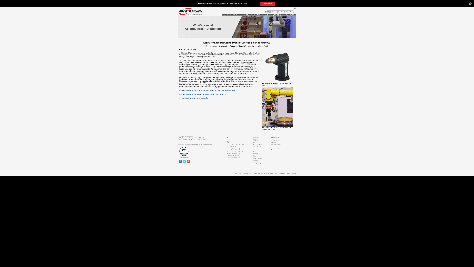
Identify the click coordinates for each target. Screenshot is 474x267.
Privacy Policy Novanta (241, 173)
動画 (254, 142)
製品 (247, 15)
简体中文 (268, 12)
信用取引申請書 (257, 158)
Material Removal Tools (234, 153)
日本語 (286, 12)
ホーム (226, 15)
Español (280, 12)
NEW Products (237, 15)
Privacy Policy (257, 163)
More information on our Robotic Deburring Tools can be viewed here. (203, 94)
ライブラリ (257, 15)
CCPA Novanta (291, 173)
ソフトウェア (257, 146)
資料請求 (273, 142)
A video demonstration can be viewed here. (194, 98)
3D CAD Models (257, 144)
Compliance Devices (233, 155)
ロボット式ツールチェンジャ (235, 144)
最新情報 (255, 153)
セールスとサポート (277, 140)
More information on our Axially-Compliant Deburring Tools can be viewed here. (207, 90)
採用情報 (255, 160)
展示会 (255, 156)
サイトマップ (290, 15)
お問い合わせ (277, 15)
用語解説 (255, 140)
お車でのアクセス (276, 144)
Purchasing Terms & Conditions (275, 173)
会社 (266, 15)
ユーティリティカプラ (233, 149)
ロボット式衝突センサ (233, 157)
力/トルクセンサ (232, 146)
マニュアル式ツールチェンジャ (236, 151)
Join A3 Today (184, 157)
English (274, 12)
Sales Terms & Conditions (257, 173)
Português (293, 12)
